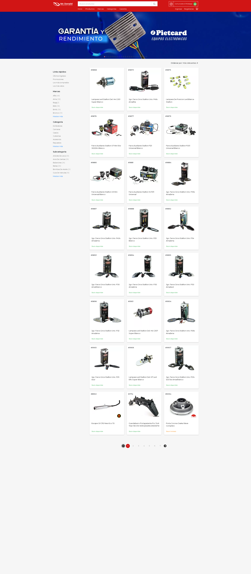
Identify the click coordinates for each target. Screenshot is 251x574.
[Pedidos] (196, 9)
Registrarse (189, 9)
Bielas (57, 166)
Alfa (56, 96)
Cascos (55, 133)
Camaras (56, 129)
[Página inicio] (63, 4)
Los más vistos (58, 86)
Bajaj (56, 103)
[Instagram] (171, 3)
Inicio (80, 9)
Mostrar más (58, 116)
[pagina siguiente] (165, 445)
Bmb (57, 109)
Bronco (57, 113)
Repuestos (57, 143)
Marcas (101, 9)
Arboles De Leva (61, 156)
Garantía (123, 9)
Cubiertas (57, 136)
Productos (89, 9)
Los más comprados (61, 83)
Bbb (56, 106)
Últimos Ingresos (59, 76)
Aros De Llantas (61, 159)
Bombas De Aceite (61, 169)
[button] (3, 36)
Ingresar (178, 9)
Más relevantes (189, 63)
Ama (57, 99)
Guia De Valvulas (61, 173)
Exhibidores (57, 126)
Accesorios (57, 139)
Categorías (111, 9)
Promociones (58, 79)
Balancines (59, 163)
